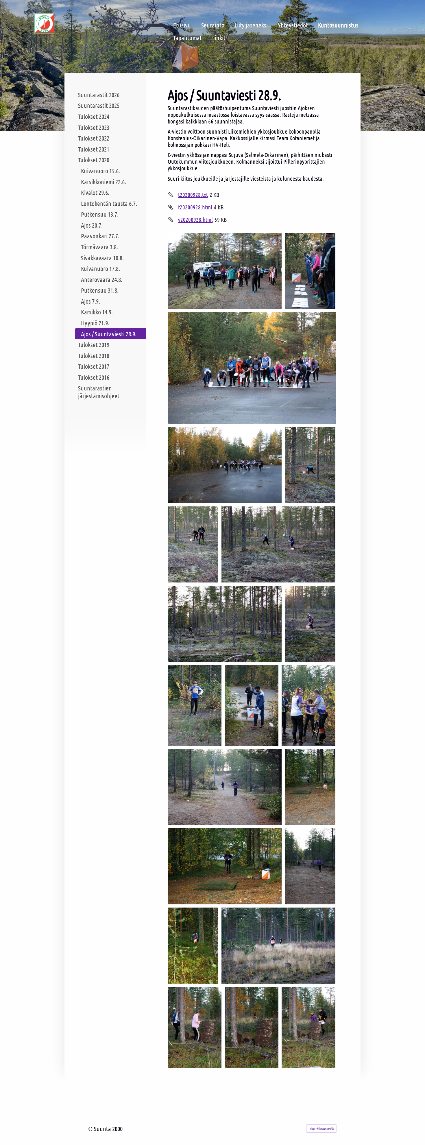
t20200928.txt (193, 194)
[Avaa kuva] (225, 271)
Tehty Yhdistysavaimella (321, 1128)
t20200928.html (195, 207)
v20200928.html (195, 219)
